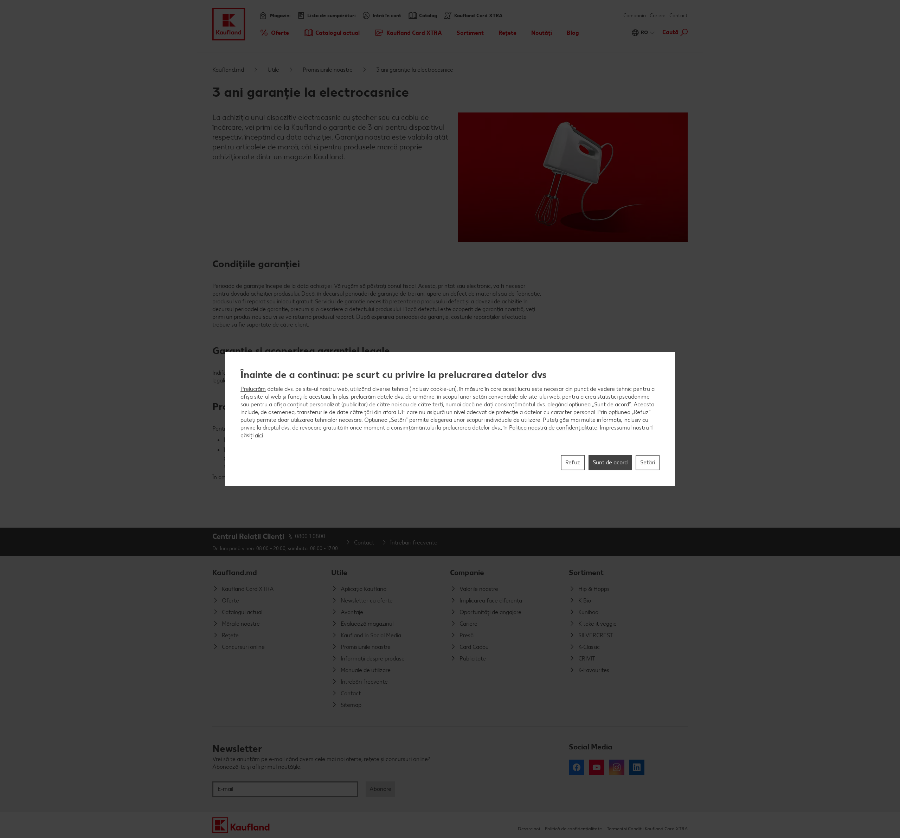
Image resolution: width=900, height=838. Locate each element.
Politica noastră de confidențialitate (553, 427)
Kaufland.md (228, 69)
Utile (273, 69)
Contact (678, 16)
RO (644, 33)
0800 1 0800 (310, 536)
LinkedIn (636, 767)
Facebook (576, 767)
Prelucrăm (253, 389)
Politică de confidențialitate (573, 828)
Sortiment (586, 572)
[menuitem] (274, 32)
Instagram (616, 767)
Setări (647, 462)
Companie (467, 572)
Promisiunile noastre (328, 69)
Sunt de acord (610, 462)
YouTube (596, 767)
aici (259, 435)
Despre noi (529, 828)
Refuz (572, 462)
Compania (634, 16)
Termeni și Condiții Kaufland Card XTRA (647, 828)
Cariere (658, 16)
